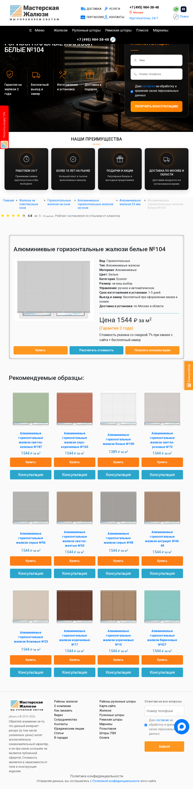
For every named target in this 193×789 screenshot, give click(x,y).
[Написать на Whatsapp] (176, 9)
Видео (58, 715)
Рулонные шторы (86, 30)
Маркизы (160, 30)
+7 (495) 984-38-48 (144, 7)
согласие (148, 86)
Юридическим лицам (69, 728)
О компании (62, 706)
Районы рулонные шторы (117, 701)
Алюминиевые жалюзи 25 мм (130, 202)
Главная (8, 200)
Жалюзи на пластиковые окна (28, 204)
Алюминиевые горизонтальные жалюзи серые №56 (30, 538)
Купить (40, 350)
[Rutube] (183, 9)
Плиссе (142, 30)
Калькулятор (189, 373)
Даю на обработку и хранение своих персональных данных (156, 90)
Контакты (116, 17)
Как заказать (63, 710)
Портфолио (95, 17)
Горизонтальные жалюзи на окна (59, 202)
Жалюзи (60, 30)
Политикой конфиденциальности (115, 781)
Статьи (59, 733)
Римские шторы (118, 30)
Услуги (114, 9)
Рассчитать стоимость (96, 350)
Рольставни (107, 728)
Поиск (184, 16)
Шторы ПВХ (107, 733)
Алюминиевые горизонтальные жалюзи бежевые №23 (31, 637)
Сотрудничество (65, 719)
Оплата (104, 737)
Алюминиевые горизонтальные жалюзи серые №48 (118, 538)
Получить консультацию (152, 350)
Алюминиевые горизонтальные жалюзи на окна (95, 204)
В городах (61, 737)
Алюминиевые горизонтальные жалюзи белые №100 (118, 439)
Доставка (94, 9)
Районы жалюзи (65, 701)
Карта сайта (107, 706)
